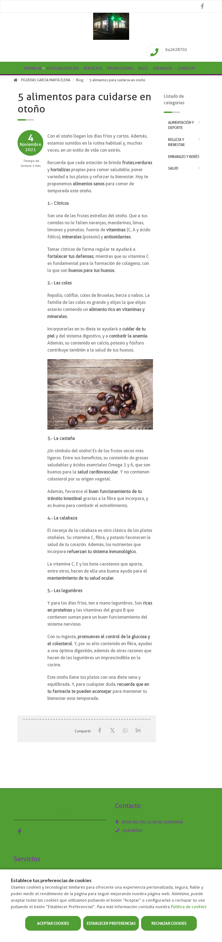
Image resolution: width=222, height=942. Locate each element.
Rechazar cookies (169, 923)
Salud (173, 168)
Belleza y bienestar (176, 142)
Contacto (186, 68)
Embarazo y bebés (183, 157)
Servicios (92, 68)
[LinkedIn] (138, 731)
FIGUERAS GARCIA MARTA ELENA (45, 80)
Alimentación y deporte (181, 125)
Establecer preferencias (111, 923)
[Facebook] (100, 731)
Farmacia (32, 68)
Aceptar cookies (53, 923)
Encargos (162, 68)
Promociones (120, 68)
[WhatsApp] (125, 731)
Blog (143, 68)
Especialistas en (62, 68)
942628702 (176, 49)
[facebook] (202, 6)
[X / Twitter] (112, 730)
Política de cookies (188, 906)
